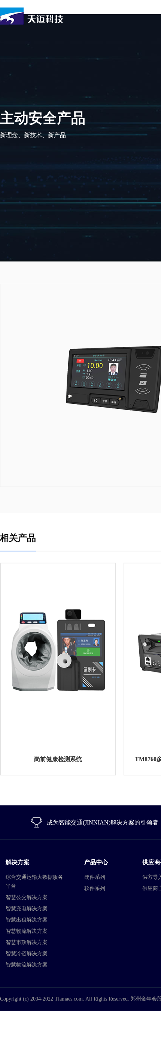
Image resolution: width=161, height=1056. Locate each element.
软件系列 (94, 888)
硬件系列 (94, 877)
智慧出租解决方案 (27, 920)
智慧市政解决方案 (27, 942)
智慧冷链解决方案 (27, 953)
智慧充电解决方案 (27, 908)
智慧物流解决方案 (27, 931)
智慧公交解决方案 (27, 897)
